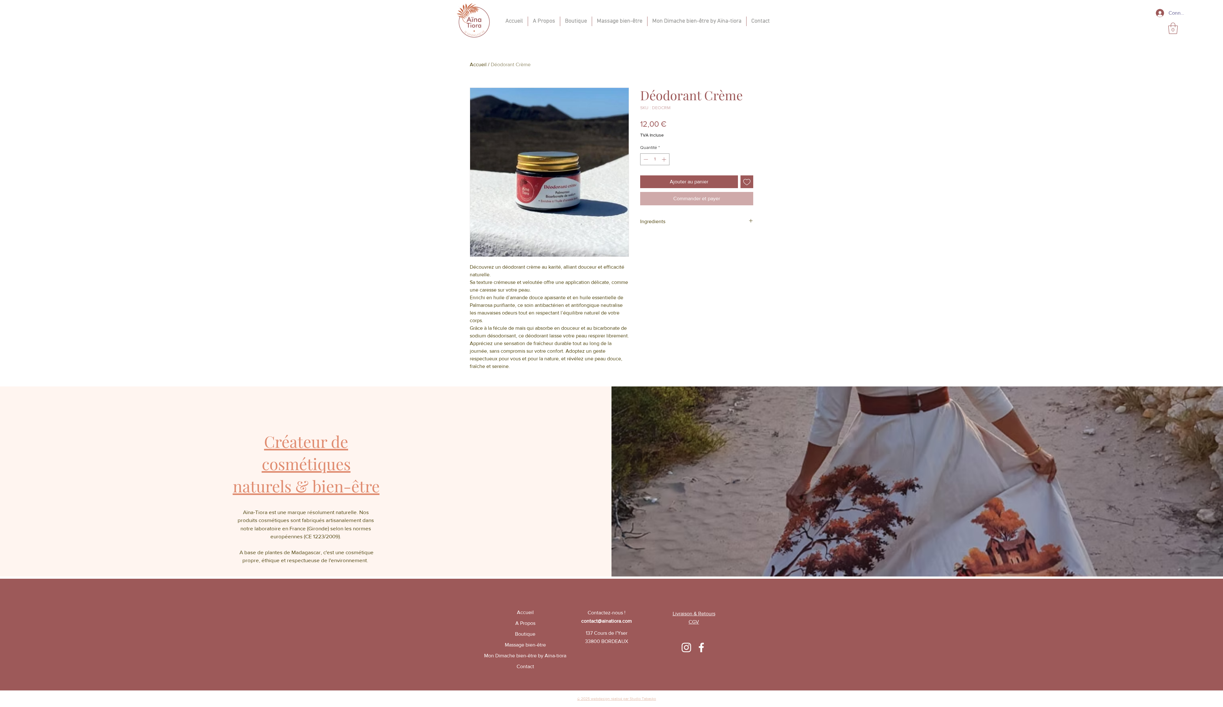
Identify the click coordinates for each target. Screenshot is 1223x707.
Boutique (525, 634)
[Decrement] (645, 159)
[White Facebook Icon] (701, 647)
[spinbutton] (655, 159)
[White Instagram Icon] (686, 647)
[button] (1173, 28)
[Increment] (665, 159)
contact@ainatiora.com (606, 621)
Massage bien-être (525, 644)
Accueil (478, 64)
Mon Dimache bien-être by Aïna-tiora (525, 655)
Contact (525, 666)
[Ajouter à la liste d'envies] (746, 181)
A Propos (525, 623)
